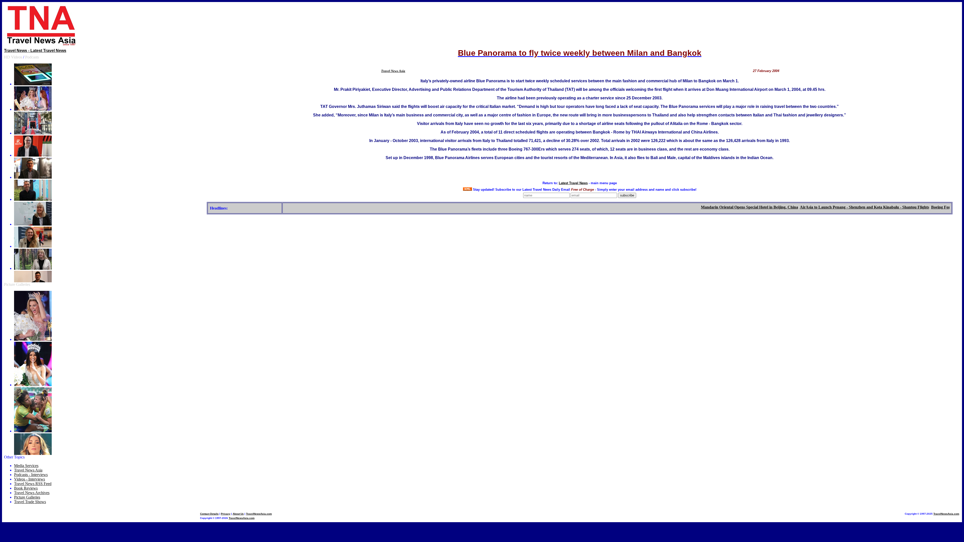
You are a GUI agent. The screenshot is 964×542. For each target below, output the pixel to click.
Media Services (26, 465)
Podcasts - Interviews (31, 474)
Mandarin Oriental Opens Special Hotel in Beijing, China (734, 207)
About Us (238, 513)
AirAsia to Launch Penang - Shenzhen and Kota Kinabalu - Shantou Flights (849, 207)
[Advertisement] (579, 25)
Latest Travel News (573, 183)
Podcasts (32, 57)
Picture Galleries (17, 284)
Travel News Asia (393, 71)
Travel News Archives (31, 493)
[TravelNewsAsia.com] (41, 45)
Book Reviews (26, 488)
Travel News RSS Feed (32, 484)
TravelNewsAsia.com (259, 513)
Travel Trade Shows (30, 502)
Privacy (225, 513)
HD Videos (13, 57)
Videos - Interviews (29, 479)
